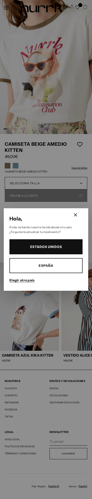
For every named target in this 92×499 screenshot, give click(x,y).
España (46, 265)
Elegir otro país (21, 280)
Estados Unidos (46, 247)
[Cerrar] (75, 215)
